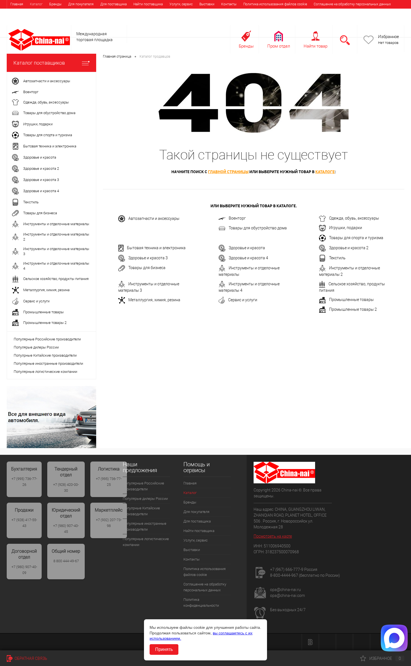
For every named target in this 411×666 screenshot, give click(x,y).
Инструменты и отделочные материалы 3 (148, 287)
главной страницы (228, 171)
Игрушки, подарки (345, 227)
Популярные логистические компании (45, 372)
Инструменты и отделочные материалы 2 (349, 271)
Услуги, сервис (181, 4)
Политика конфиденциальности (35, 13)
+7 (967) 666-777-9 (286, 569)
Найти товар (315, 46)
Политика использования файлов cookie (275, 4)
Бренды (55, 4)
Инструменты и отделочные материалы (249, 271)
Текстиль (337, 258)
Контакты (229, 4)
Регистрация (390, 21)
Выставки (206, 4)
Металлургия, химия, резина (154, 300)
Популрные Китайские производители (45, 355)
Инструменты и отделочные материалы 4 (249, 287)
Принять (164, 649)
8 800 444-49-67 (66, 561)
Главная (16, 4)
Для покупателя (81, 4)
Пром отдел (278, 46)
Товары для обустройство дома (258, 228)
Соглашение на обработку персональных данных (352, 4)
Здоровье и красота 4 (248, 258)
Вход (369, 21)
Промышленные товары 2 (353, 309)
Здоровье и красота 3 (148, 258)
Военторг (237, 218)
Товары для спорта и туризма (356, 238)
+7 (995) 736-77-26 (24, 482)
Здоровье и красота (247, 248)
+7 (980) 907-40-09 (24, 570)
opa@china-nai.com (287, 595)
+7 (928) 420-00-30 (66, 488)
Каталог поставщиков (39, 63)
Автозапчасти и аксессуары (153, 218)
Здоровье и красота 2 (349, 248)
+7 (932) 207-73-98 (109, 523)
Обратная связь (30, 658)
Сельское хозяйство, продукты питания (352, 287)
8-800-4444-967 (284, 575)
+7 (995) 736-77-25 (109, 482)
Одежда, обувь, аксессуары (354, 218)
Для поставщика (113, 4)
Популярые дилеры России (36, 347)
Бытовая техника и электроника (156, 248)
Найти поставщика (148, 4)
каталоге (325, 171)
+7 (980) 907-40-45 (66, 529)
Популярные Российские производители (47, 339)
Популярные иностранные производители (48, 363)
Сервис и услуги (242, 300)
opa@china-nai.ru (285, 589)
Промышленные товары (351, 299)
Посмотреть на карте (273, 536)
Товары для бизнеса (147, 267)
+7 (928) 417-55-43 (24, 523)
